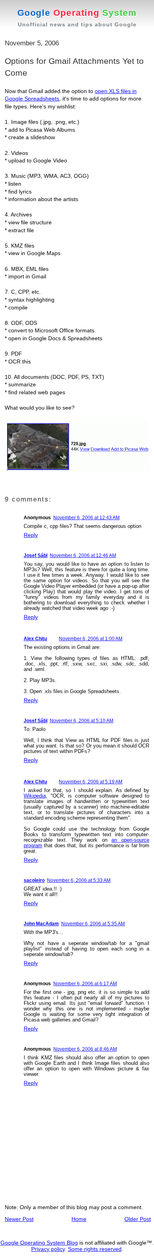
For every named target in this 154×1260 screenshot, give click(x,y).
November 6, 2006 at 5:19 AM (90, 782)
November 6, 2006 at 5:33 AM (79, 880)
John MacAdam (41, 923)
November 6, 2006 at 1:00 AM (90, 638)
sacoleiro (34, 880)
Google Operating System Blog (39, 1242)
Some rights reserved (95, 1249)
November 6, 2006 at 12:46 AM (83, 555)
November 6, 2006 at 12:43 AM (86, 517)
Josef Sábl (35, 555)
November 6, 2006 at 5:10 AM (81, 720)
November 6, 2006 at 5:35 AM (93, 923)
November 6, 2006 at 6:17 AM (85, 983)
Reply (31, 535)
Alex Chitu (35, 638)
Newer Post (19, 1219)
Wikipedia (35, 796)
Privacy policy (48, 1249)
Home (78, 1219)
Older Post (137, 1219)
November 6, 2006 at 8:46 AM (85, 1049)
